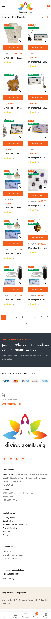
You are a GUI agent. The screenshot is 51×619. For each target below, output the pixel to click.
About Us (7, 531)
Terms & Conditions (11, 528)
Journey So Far (9, 551)
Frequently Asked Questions (14, 592)
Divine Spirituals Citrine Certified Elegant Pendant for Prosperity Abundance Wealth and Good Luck (37, 158)
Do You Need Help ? (10, 399)
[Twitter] (10, 458)
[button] (13, 47)
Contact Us (7, 535)
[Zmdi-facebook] (4, 458)
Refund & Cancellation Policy (15, 524)
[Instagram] (16, 458)
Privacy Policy (9, 517)
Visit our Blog (8, 578)
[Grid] (47, 17)
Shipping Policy (9, 521)
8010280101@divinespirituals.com (18, 493)
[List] (42, 17)
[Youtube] (23, 458)
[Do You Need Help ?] (3, 395)
